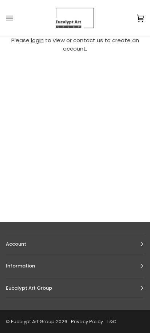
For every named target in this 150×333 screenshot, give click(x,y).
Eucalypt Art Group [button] (29, 288)
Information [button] (20, 265)
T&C (112, 321)
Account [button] (16, 244)
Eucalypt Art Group (33, 321)
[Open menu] (17, 18)
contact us (88, 40)
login (37, 40)
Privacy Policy (87, 321)
